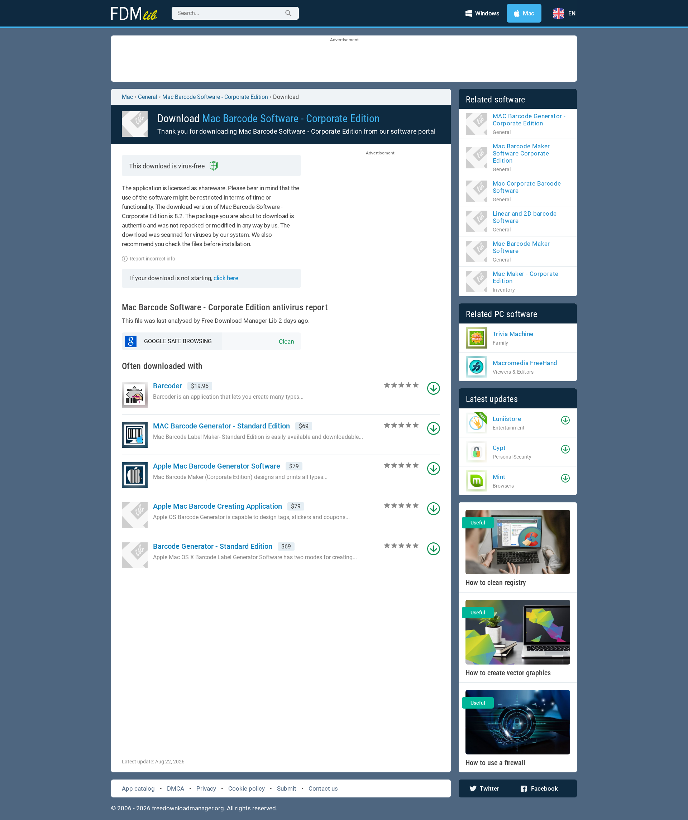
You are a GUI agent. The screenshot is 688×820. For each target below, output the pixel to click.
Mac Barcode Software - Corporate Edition (215, 96)
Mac (127, 96)
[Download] (565, 420)
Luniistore (507, 418)
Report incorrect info (152, 259)
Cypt (499, 447)
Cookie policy (246, 788)
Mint (499, 476)
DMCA (175, 788)
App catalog (138, 788)
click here (226, 278)
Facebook (544, 788)
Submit (286, 788)
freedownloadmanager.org (188, 808)
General (147, 96)
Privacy (206, 788)
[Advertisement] (344, 59)
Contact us (323, 788)
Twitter (489, 788)
